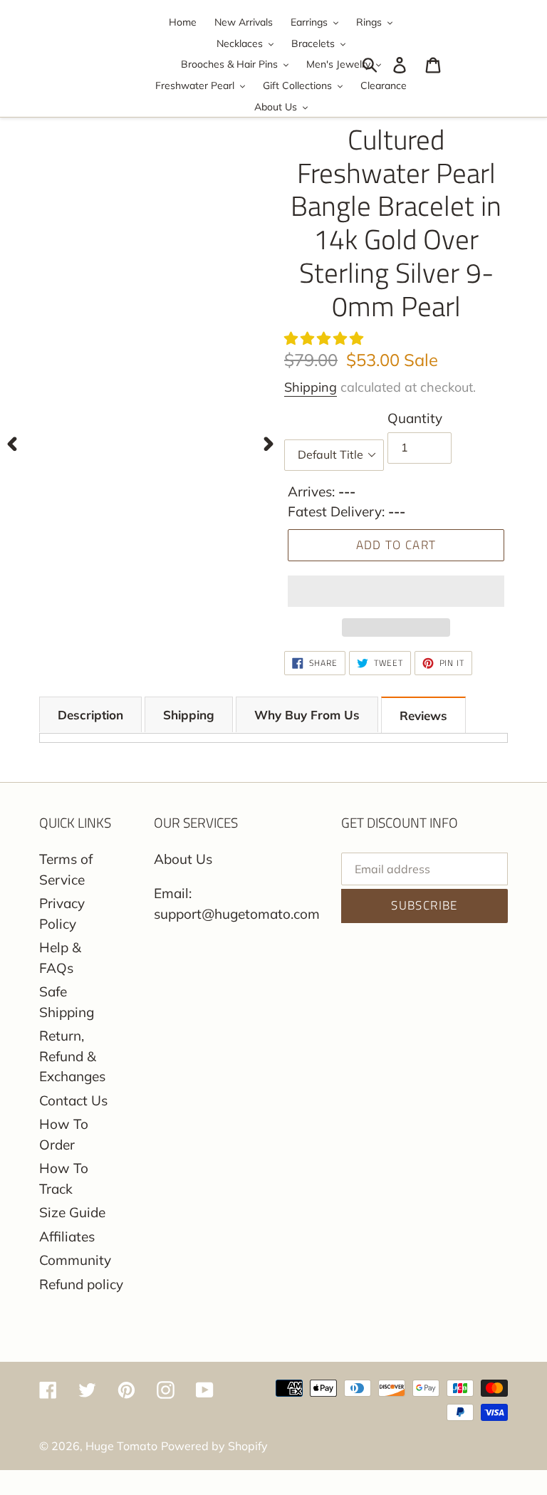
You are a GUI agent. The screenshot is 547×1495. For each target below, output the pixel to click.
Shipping (310, 387)
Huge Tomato (121, 1446)
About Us (183, 859)
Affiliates (67, 1236)
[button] (325, 338)
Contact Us (73, 1100)
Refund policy (81, 1284)
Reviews (423, 715)
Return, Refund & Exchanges (72, 1056)
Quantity (414, 418)
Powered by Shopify (214, 1446)
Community (75, 1260)
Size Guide (72, 1212)
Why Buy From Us (307, 714)
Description (90, 714)
